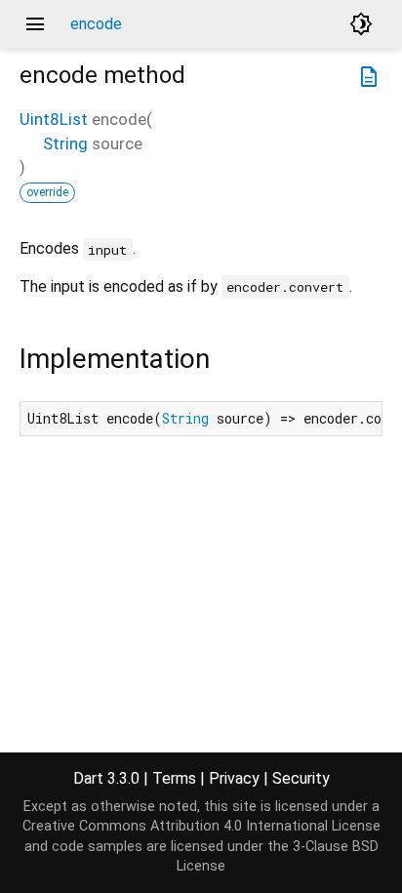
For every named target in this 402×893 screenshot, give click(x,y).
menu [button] (35, 24)
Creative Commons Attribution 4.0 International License (201, 826)
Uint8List (54, 119)
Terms (174, 778)
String (65, 143)
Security (301, 778)
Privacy (234, 778)
